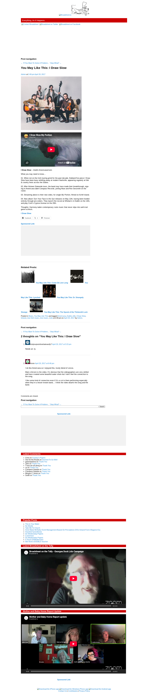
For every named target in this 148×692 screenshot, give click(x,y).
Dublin (69, 316)
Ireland (23, 318)
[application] (73, 578)
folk (74, 316)
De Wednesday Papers (34, 534)
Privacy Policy (84, 691)
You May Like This (41, 316)
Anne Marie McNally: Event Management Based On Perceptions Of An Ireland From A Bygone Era (62, 530)
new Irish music (33, 318)
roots (51, 318)
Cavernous (29, 536)
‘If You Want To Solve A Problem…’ (35, 63)
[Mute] (120, 606)
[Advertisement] (74, 40)
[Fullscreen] (123, 606)
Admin (23, 74)
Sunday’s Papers (38, 458)
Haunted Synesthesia (33, 532)
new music (44, 318)
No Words (29, 526)
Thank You (43, 462)
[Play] (24, 606)
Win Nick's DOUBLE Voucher (36, 542)
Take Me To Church (32, 528)
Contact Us (62, 691)
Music (31, 316)
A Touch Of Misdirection (34, 540)
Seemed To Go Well (49, 460)
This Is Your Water (32, 524)
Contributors (73, 691)
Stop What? (55, 63)
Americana (62, 316)
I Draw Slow (26, 213)
